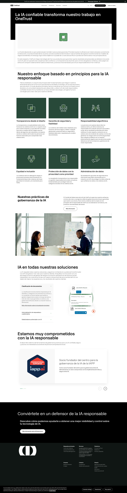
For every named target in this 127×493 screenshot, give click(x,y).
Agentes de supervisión (99, 464)
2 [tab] (24, 388)
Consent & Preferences (68, 449)
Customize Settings (87, 489)
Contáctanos (82, 464)
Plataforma (97, 449)
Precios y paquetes (98, 451)
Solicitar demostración (84, 466)
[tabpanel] (63, 366)
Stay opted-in (108, 489)
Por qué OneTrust (98, 448)
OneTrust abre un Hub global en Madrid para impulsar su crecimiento (85, 455)
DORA (95, 467)
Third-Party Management (69, 451)
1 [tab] (21, 388)
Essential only (98, 489)
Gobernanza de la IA (99, 470)
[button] (125, 1)
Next (105, 388)
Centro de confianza (68, 448)
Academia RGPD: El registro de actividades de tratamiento (86, 449)
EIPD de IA (96, 469)
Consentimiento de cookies (100, 466)
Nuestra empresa (67, 464)
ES (91, 5)
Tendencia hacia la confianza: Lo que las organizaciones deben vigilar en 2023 (86, 451)
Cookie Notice (52, 490)
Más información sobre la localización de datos (35, 305)
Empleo (65, 466)
